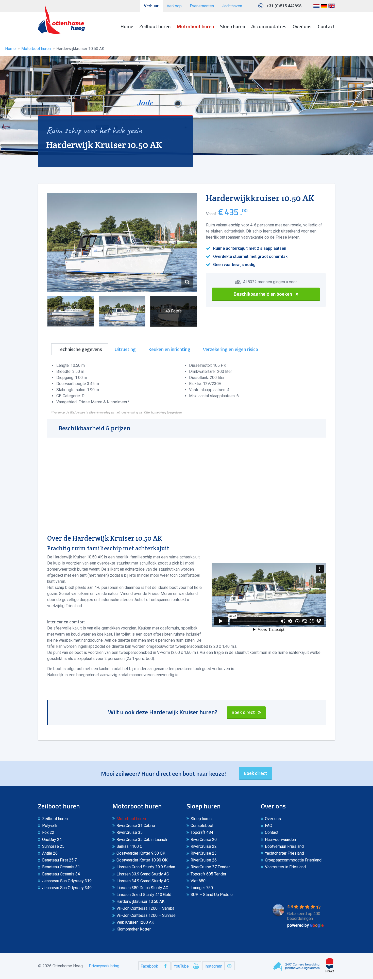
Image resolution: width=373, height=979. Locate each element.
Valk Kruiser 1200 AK (135, 922)
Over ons (302, 26)
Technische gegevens (80, 349)
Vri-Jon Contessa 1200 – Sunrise (146, 915)
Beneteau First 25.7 (59, 860)
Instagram (213, 966)
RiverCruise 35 (129, 832)
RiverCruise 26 (204, 860)
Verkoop (174, 6)
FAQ (268, 825)
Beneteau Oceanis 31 (61, 867)
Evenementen (202, 6)
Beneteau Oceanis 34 (61, 874)
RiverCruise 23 (204, 853)
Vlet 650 (198, 880)
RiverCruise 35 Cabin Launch (141, 839)
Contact (326, 26)
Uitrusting (125, 349)
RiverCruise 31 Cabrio (135, 825)
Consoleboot (202, 825)
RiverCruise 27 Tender (210, 867)
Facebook (149, 966)
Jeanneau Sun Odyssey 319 (67, 880)
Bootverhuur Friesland (284, 846)
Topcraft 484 (202, 832)
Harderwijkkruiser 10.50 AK (140, 901)
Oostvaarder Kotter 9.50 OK (140, 853)
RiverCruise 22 (204, 846)
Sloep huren (232, 26)
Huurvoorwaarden (280, 839)
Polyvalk (49, 825)
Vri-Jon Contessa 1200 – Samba (145, 908)
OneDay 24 (52, 839)
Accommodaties (268, 26)
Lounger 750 (202, 887)
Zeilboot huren (155, 26)
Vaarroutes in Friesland (285, 867)
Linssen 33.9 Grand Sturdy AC (142, 874)
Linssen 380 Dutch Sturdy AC (142, 887)
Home (126, 26)
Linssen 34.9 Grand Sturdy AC (142, 880)
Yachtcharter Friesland (284, 853)
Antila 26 (50, 853)
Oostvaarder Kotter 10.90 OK (141, 860)
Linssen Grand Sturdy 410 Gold (143, 894)
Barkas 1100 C (129, 846)
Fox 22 (48, 832)
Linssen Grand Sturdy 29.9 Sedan (145, 867)
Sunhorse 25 (53, 846)
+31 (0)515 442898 (283, 6)
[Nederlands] (316, 7)
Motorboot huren (195, 26)
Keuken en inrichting (169, 349)
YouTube (181, 966)
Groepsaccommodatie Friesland (293, 860)
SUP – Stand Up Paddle (212, 894)
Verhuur (151, 6)
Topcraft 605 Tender (208, 874)
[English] (331, 7)
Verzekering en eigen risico (230, 349)
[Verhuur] (61, 19)
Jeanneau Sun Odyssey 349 (67, 887)
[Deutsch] (324, 7)
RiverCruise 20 (204, 839)
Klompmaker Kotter (133, 929)
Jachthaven (232, 6)
